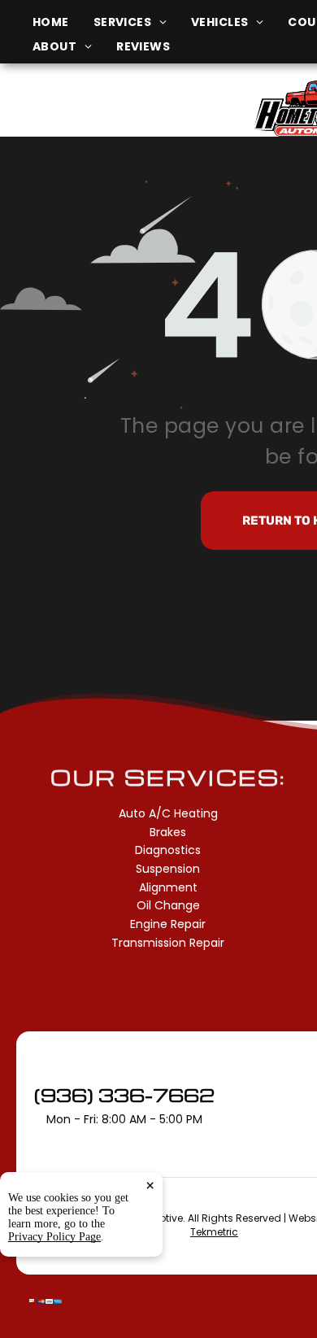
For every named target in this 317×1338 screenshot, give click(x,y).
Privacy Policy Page (54, 1237)
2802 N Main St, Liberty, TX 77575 (115, 116)
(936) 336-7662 (124, 1094)
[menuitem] (63, 22)
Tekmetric (214, 1232)
